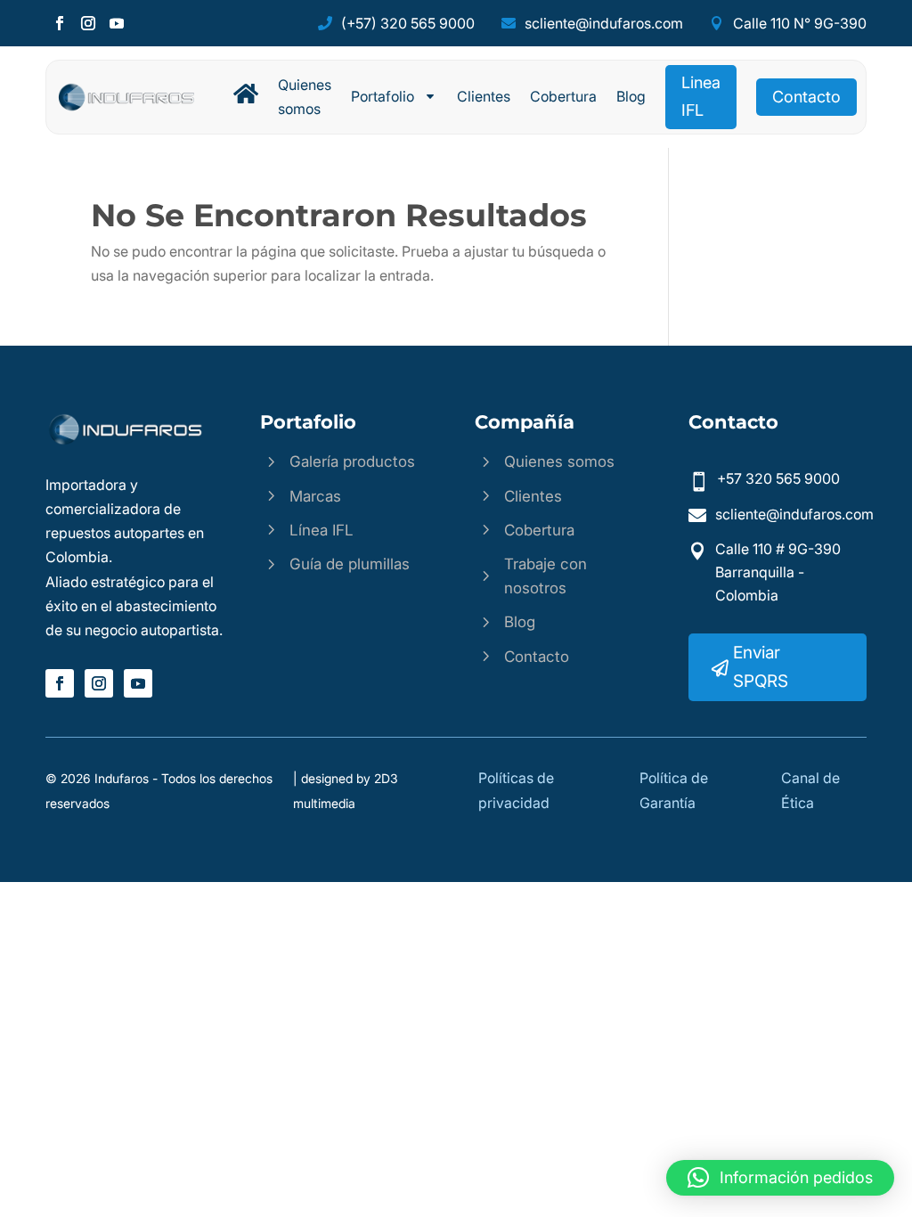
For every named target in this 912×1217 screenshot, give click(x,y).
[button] (780, 1178)
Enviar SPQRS (760, 666)
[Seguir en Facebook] (59, 23)
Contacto (806, 96)
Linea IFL (701, 96)
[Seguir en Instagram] (88, 23)
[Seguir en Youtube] (116, 23)
